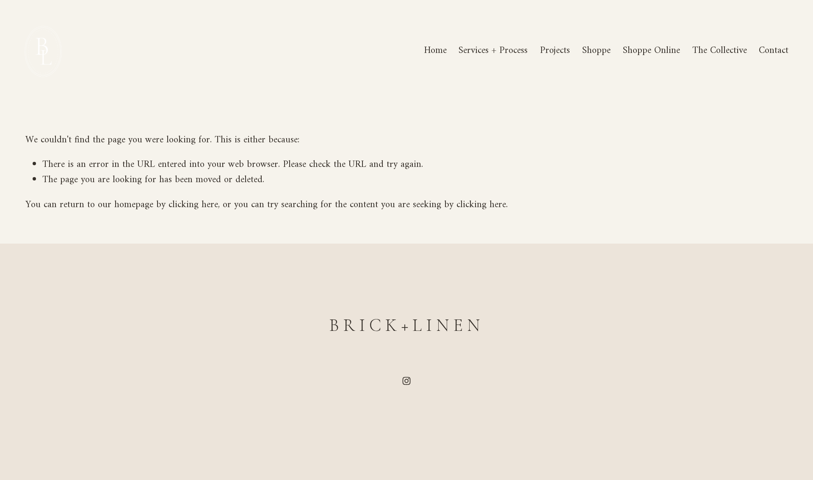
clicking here (193, 205)
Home (435, 50)
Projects (555, 50)
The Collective (719, 50)
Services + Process (493, 50)
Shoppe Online (651, 50)
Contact (773, 50)
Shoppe (596, 50)
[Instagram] (406, 381)
